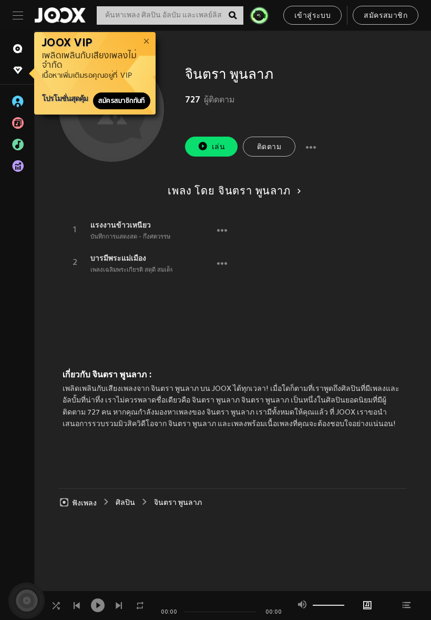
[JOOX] (60, 15)
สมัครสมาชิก (385, 16)
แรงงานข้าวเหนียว (120, 225)
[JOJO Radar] (259, 15)
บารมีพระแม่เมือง (118, 258)
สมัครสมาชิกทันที (121, 101)
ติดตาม (269, 147)
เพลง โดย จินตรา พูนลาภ (229, 192)
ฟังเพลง (84, 503)
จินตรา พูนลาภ (178, 503)
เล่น (218, 147)
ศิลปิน (125, 503)
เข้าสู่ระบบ (312, 16)
